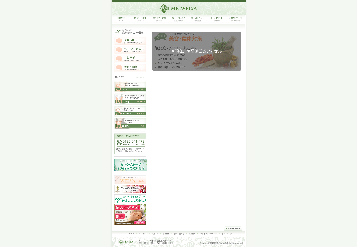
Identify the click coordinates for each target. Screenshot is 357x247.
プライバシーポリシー (208, 234)
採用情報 (192, 234)
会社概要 (166, 234)
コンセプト (143, 234)
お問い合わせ (179, 234)
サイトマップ (227, 234)
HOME (131, 234)
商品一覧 (155, 234)
